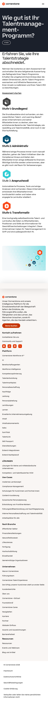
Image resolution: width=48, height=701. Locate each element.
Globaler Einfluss (9, 625)
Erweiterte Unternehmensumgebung (17, 414)
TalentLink (6, 437)
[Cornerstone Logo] (10, 4)
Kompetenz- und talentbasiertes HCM (17, 473)
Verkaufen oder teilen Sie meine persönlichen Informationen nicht (22, 696)
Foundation (6, 603)
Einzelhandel (7, 556)
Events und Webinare (10, 648)
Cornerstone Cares (10, 607)
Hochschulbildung (9, 551)
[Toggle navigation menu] (42, 4)
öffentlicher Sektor (10, 529)
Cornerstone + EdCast (11, 598)
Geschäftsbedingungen (13, 683)
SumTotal (6, 432)
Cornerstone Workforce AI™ (13, 356)
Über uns (5, 594)
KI (3, 360)
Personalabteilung (9, 401)
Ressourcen (7, 643)
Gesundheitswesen (10, 538)
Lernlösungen (7, 405)
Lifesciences (7, 542)
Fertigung (6, 547)
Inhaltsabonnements (10, 423)
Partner (5, 621)
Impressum (8, 671)
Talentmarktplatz (9, 383)
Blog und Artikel (8, 652)
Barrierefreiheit (8, 634)
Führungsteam (8, 576)
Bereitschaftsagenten (11, 365)
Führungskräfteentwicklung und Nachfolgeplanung (23, 509)
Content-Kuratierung (10, 495)
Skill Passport (7, 441)
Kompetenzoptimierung (12, 374)
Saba (4, 428)
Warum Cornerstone (10, 571)
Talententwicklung (9, 378)
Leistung (5, 396)
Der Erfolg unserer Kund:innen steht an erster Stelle (23, 585)
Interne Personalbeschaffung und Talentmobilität (22, 513)
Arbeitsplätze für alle (10, 518)
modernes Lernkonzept (11, 482)
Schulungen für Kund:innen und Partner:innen (20, 491)
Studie (6, 43)
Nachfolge (6, 392)
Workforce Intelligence (11, 369)
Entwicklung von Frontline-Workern (16, 504)
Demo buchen (11, 326)
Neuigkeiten (7, 612)
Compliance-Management (13, 486)
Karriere (5, 616)
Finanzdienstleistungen (11, 533)
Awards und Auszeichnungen (14, 630)
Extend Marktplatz (9, 455)
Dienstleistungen (9, 446)
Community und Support (12, 341)
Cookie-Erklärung (11, 689)
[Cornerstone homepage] (24, 297)
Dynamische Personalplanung (14, 500)
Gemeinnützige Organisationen (15, 560)
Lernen (5, 410)
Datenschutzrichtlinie (12, 677)
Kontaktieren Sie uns (10, 337)
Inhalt (4, 419)
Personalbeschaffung (11, 387)
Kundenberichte (8, 589)
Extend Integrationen (10, 450)
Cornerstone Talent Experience (14, 580)
